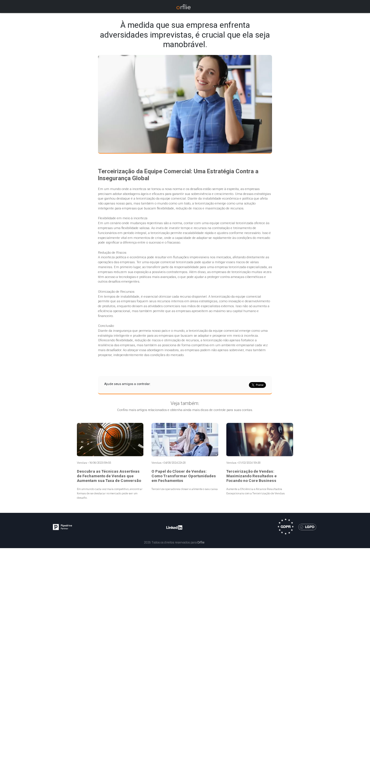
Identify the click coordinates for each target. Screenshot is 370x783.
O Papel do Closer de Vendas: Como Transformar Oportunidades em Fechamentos (183, 476)
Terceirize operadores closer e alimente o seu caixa (184, 489)
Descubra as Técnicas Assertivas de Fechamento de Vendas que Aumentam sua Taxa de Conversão (109, 476)
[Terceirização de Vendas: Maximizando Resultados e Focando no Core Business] (259, 439)
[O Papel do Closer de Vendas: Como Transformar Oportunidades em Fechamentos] (184, 439)
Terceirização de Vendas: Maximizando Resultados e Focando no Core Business (251, 476)
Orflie (200, 542)
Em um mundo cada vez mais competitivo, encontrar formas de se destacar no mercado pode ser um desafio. (110, 493)
